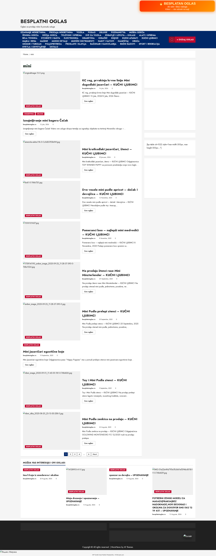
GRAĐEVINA (88, 38)
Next (95, 454)
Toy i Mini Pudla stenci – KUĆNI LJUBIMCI (51, 390)
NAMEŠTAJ (123, 41)
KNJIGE (114, 38)
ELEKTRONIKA (71, 38)
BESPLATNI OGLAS (43, 21)
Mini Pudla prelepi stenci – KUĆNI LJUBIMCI (51, 321)
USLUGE (103, 32)
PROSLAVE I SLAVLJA (76, 44)
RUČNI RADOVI (127, 44)
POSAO (92, 32)
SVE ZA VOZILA (93, 35)
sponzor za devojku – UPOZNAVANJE (129, 475)
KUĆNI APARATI (130, 38)
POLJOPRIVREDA (53, 44)
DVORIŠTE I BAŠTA (50, 38)
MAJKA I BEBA (29, 41)
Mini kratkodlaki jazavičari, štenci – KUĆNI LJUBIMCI (51, 159)
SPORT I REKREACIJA (149, 44)
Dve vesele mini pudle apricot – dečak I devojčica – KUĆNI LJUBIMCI (51, 200)
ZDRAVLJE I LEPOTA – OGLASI (120, 35)
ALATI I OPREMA (147, 35)
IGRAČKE (103, 38)
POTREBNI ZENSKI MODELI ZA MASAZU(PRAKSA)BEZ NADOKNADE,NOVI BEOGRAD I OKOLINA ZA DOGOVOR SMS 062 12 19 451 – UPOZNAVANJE (172, 504)
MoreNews (116, 547)
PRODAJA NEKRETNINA (61, 32)
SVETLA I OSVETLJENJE (34, 46)
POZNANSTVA (118, 32)
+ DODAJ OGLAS (185, 39)
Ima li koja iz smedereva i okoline (41, 475)
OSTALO (54, 46)
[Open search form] (166, 39)
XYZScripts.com (119, 555)
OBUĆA (136, 41)
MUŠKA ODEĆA (136, 32)
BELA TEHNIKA (29, 38)
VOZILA (80, 32)
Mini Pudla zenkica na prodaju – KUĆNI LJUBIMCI (51, 431)
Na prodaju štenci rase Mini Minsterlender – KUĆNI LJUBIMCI (51, 281)
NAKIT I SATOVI (106, 41)
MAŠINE (44, 41)
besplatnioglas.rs (88, 88)
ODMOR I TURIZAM (31, 44)
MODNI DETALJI (59, 41)
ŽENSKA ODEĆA (30, 35)
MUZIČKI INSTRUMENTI (82, 41)
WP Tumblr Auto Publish (99, 555)
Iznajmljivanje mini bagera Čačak (45, 120)
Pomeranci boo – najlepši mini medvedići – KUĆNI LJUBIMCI (51, 240)
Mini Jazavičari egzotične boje (43, 351)
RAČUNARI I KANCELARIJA (103, 44)
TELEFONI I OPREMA (71, 35)
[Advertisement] (75, 7)
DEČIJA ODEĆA (49, 35)
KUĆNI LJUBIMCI (150, 38)
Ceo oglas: (89, 101)
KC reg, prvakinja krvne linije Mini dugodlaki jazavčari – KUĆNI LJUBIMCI (51, 90)
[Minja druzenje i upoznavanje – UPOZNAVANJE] (86, 481)
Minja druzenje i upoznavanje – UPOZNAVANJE (82, 500)
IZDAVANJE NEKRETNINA (33, 32)
